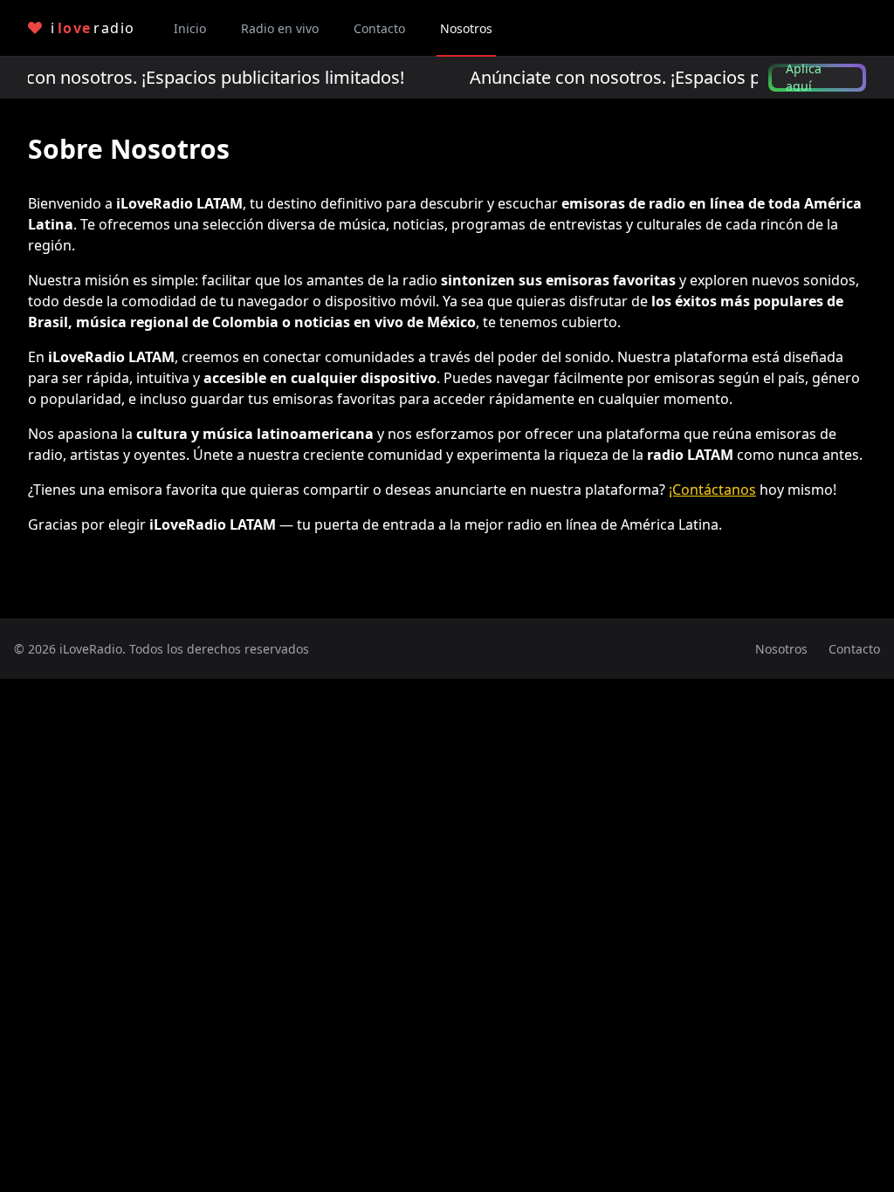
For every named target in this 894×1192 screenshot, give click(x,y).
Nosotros (781, 649)
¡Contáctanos (712, 489)
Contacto (854, 649)
